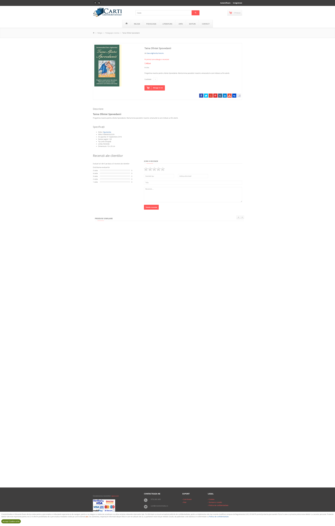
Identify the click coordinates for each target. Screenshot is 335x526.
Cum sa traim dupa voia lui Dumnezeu (175, 421)
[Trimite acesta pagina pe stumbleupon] (229, 95)
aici (87, 517)
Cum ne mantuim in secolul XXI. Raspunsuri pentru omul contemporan (124, 421)
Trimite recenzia (151, 207)
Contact (206, 24)
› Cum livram (187, 499)
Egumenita (107, 132)
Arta (181, 24)
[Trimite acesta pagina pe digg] (234, 95)
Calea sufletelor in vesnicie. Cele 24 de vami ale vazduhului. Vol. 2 (122, 318)
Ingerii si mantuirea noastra (139, 473)
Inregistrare (237, 3)
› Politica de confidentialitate (218, 505)
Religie (137, 24)
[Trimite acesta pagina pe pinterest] (215, 95)
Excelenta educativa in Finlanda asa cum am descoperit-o (119, 266)
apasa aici (115, 496)
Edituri (192, 24)
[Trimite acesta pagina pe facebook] (201, 95)
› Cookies (211, 499)
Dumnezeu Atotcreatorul (213, 266)
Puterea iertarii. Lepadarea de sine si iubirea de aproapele (173, 266)
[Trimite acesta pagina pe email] (239, 95)
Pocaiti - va (202, 421)
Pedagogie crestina (112, 33)
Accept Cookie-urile (11, 521)
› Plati (184, 502)
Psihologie (151, 24)
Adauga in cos (158, 88)
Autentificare (225, 3)
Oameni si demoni (103, 473)
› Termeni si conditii (215, 502)
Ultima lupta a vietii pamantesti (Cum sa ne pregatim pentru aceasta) (124, 369)
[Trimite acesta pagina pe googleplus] (211, 95)
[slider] (154, 169)
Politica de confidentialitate (219, 517)
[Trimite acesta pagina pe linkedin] (225, 95)
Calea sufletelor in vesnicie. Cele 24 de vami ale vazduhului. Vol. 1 (182, 318)
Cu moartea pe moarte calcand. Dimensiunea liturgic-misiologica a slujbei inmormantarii (195, 369)
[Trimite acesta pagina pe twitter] (206, 95)
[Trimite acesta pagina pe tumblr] (220, 95)
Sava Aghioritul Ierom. (155, 53)
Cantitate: (148, 79)
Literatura (167, 24)
